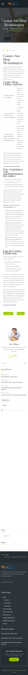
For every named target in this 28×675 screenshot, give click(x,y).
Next (20, 313)
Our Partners (7, 603)
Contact (5, 623)
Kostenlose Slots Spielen (9, 305)
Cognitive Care (7, 614)
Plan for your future (8, 612)
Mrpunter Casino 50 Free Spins (11, 205)
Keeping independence (9, 617)
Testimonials (7, 606)
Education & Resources (9, 620)
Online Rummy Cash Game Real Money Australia (11, 388)
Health (4, 405)
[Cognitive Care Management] (14, 4)
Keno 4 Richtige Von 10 (9, 207)
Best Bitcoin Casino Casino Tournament (11, 382)
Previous (9, 313)
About (4, 597)
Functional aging (7, 609)
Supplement (7, 536)
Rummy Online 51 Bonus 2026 (9, 376)
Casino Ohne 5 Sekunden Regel (11, 166)
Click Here (14, 659)
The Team (6, 600)
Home (6, 28)
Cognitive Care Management (15, 670)
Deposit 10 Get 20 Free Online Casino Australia (13, 395)
